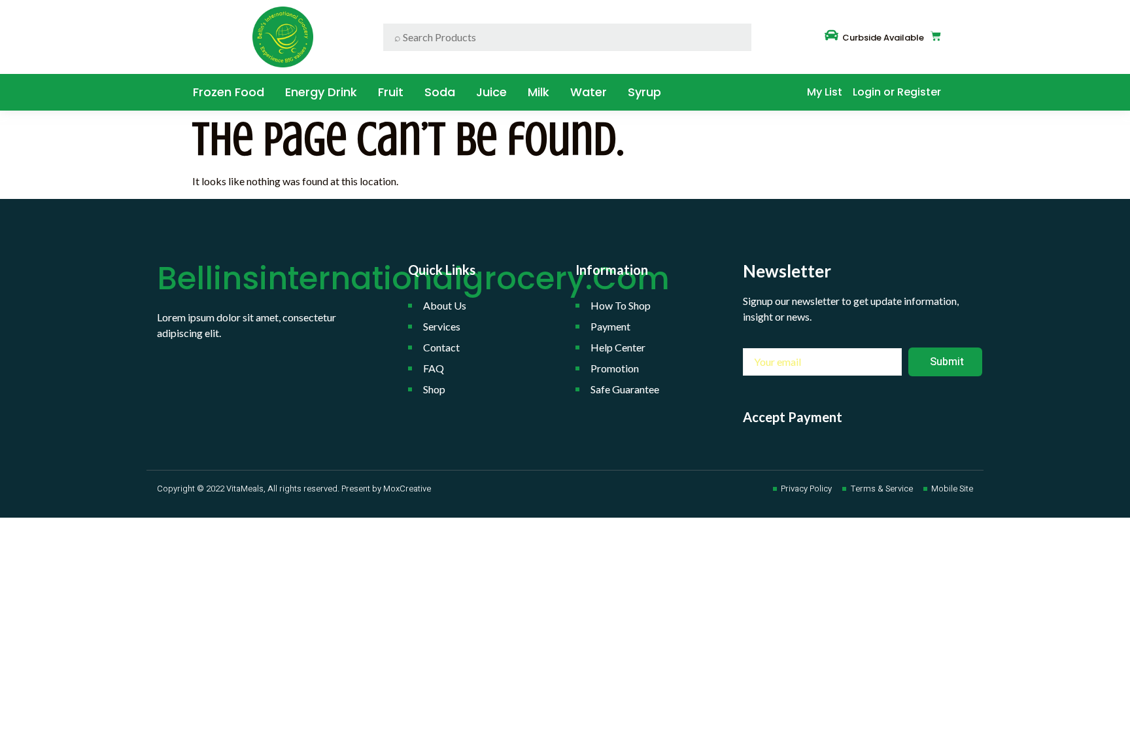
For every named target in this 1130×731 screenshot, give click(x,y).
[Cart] (936, 36)
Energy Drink (321, 92)
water (588, 92)
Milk (538, 92)
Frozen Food (228, 92)
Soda (439, 92)
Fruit (390, 92)
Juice (491, 92)
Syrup (644, 92)
